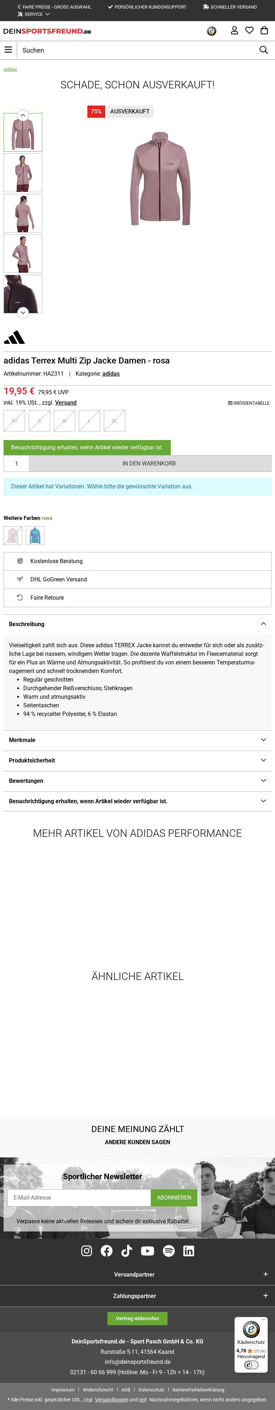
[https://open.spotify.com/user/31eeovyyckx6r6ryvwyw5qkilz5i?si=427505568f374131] (169, 1251)
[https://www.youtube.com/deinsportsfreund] (147, 1251)
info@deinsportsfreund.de (137, 1361)
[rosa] (13, 535)
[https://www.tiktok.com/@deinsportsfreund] (126, 1251)
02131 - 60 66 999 (93, 1372)
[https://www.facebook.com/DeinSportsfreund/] (106, 1251)
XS (17, 421)
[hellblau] (35, 535)
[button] (33, 14)
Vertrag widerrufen (137, 1318)
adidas (111, 373)
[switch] (251, 1365)
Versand (66, 402)
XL (118, 421)
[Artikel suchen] (263, 50)
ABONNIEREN (174, 1197)
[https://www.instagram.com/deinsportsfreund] (86, 1251)
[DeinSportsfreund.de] (47, 31)
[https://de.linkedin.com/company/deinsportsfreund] (188, 1251)
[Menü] (263, 1321)
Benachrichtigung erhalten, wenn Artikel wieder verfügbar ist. (87, 447)
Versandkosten (112, 1399)
